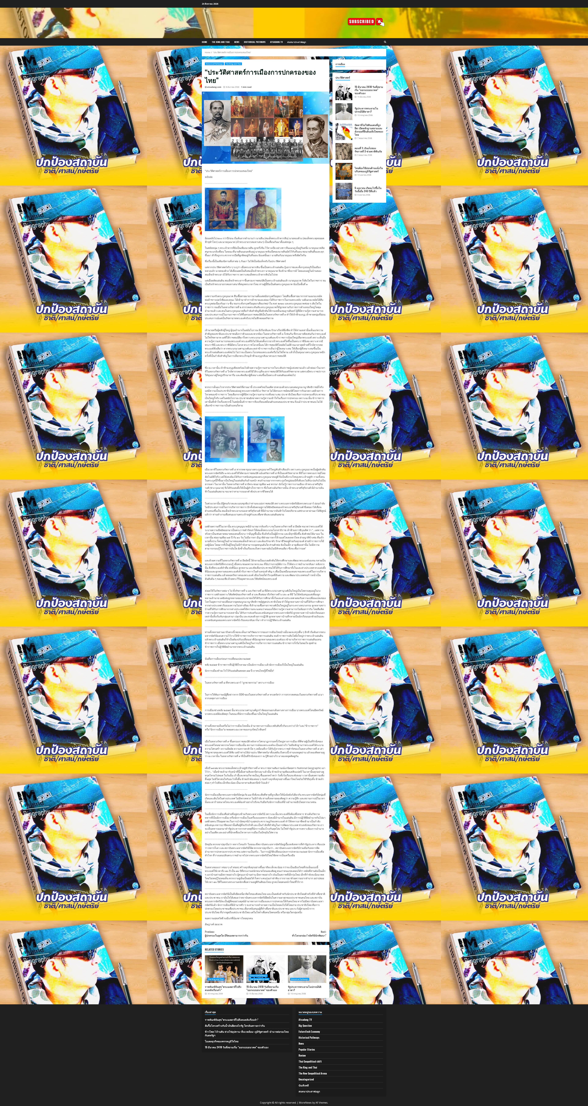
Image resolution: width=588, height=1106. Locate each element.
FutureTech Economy (309, 1031)
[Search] (385, 42)
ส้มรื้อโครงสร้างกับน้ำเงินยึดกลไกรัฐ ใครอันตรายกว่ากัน (235, 1025)
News (236, 41)
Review (302, 1055)
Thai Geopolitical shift (259, 979)
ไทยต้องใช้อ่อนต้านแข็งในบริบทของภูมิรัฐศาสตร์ (343, 171)
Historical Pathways (255, 41)
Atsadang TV (276, 41)
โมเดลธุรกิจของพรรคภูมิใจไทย (221, 1041)
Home (204, 41)
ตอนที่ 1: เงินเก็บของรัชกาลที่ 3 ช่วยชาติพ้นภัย (343, 151)
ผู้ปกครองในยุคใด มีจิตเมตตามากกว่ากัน (226, 933)
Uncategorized (306, 1079)
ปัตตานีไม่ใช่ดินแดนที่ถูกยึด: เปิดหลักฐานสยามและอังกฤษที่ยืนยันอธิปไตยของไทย (343, 131)
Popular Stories (307, 1049)
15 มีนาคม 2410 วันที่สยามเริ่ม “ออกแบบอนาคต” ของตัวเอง (265, 969)
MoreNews (305, 1102)
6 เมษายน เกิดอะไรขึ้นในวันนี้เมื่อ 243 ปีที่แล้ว (343, 191)
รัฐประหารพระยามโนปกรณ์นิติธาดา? (307, 969)
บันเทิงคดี (304, 1085)
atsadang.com (214, 87)
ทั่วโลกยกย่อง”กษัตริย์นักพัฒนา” (309, 933)
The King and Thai (221, 41)
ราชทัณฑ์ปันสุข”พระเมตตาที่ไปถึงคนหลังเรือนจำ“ (224, 969)
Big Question (305, 1025)
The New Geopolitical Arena (313, 1073)
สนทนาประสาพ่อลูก (296, 41)
